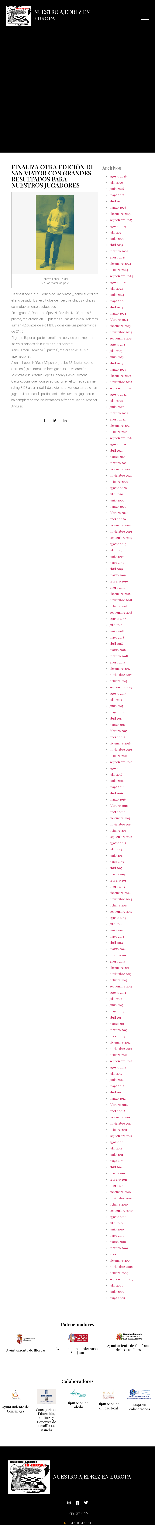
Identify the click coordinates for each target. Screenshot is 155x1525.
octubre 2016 (119, 756)
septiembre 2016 (121, 762)
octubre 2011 (118, 1130)
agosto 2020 (118, 488)
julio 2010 (116, 1223)
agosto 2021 (118, 444)
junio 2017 (116, 706)
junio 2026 (117, 189)
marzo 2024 (118, 313)
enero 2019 (117, 587)
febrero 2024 (119, 320)
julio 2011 (116, 1148)
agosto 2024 (118, 282)
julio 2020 (116, 494)
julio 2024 (116, 288)
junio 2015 (116, 855)
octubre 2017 (118, 681)
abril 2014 (116, 943)
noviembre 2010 (121, 1198)
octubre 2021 (118, 432)
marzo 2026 (118, 207)
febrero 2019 (119, 581)
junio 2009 (117, 1292)
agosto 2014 (118, 918)
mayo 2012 (117, 1086)
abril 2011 (116, 1167)
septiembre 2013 (121, 986)
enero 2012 (117, 1111)
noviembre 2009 (121, 1267)
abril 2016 (116, 793)
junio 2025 (116, 239)
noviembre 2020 (121, 475)
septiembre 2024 (121, 276)
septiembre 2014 (121, 911)
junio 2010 (117, 1229)
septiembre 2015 (121, 837)
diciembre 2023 (120, 326)
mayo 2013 (117, 1011)
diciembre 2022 (120, 376)
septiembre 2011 (121, 1136)
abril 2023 (116, 363)
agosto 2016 (118, 768)
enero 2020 (118, 519)
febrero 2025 (119, 251)
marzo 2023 (118, 369)
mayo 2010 (117, 1235)
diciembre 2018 (120, 594)
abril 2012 (116, 1092)
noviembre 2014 (121, 899)
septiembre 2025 (121, 220)
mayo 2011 (117, 1161)
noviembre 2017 (121, 675)
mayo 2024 (117, 301)
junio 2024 (117, 295)
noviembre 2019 (121, 531)
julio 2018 (116, 625)
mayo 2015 (117, 862)
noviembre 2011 (120, 1123)
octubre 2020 (119, 482)
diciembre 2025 (120, 214)
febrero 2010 (119, 1248)
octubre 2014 (119, 905)
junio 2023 (117, 357)
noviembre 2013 (121, 974)
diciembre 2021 (120, 425)
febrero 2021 (119, 463)
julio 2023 (116, 351)
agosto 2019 (118, 544)
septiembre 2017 (121, 687)
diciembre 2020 (120, 469)
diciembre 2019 (120, 525)
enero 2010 (118, 1254)
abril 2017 (116, 718)
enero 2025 (117, 257)
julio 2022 (116, 401)
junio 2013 (116, 1005)
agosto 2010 (118, 1217)
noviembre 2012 (121, 1049)
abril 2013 (116, 1017)
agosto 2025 (118, 226)
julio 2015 (116, 849)
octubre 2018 (119, 606)
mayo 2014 (117, 936)
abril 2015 (116, 868)
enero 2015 (117, 887)
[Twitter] (86, 1502)
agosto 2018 (118, 619)
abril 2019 (116, 569)
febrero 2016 (119, 806)
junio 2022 (117, 407)
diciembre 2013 (120, 968)
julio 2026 (116, 182)
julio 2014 (116, 924)
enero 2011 (117, 1186)
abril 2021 (116, 450)
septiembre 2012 (121, 1061)
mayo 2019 (117, 563)
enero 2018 (117, 662)
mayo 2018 (117, 637)
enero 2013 (117, 1036)
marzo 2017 (117, 725)
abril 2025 (116, 245)
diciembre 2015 (120, 818)
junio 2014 (117, 930)
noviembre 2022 (121, 382)
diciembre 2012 (120, 1042)
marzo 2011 (117, 1173)
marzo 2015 (117, 874)
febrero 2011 (118, 1179)
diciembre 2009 (120, 1260)
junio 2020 (117, 500)
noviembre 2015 (120, 824)
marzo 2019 (118, 575)
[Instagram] (69, 1502)
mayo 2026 (117, 195)
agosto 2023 (118, 344)
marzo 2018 (118, 650)
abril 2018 (116, 644)
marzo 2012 (118, 1098)
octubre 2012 (118, 1055)
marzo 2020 (118, 506)
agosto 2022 (118, 394)
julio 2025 (116, 232)
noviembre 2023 (121, 332)
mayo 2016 (117, 787)
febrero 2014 (119, 955)
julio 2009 (116, 1285)
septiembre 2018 (121, 612)
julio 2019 (116, 550)
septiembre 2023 (121, 338)
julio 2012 (116, 1073)
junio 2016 (117, 781)
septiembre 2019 (121, 538)
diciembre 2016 (120, 743)
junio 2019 (117, 556)
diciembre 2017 (120, 668)
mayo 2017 (117, 712)
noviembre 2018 (121, 600)
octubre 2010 (119, 1204)
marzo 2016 (118, 799)
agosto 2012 (118, 1067)
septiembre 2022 (121, 388)
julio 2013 (116, 999)
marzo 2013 (117, 1024)
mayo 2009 (117, 1298)
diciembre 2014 (120, 893)
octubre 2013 (118, 980)
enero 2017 (117, 737)
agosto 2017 (118, 693)
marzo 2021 (118, 457)
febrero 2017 (118, 731)
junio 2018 (117, 631)
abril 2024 (116, 307)
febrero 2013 (118, 1030)
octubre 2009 (119, 1273)
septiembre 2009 (121, 1279)
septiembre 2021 (121, 438)
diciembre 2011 (120, 1117)
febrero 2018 (119, 656)
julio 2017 (116, 700)
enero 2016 (117, 812)
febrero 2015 (118, 880)
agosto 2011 (118, 1142)
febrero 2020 (119, 513)
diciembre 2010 (120, 1192)
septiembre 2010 (121, 1211)
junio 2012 (116, 1080)
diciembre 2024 (120, 263)
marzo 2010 (118, 1242)
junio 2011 (116, 1154)
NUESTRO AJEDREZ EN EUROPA (62, 15)
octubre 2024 (119, 270)
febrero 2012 (119, 1105)
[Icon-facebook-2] (77, 1502)
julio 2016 (116, 774)
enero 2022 (118, 419)
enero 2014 (117, 961)
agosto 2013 (118, 992)
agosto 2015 (118, 843)
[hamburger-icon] (145, 16)
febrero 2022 (119, 413)
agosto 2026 (118, 176)
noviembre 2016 (121, 749)
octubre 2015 (118, 830)
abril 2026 (116, 201)
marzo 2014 (118, 949)
